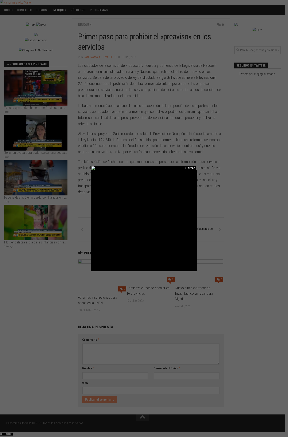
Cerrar (187, 168)
